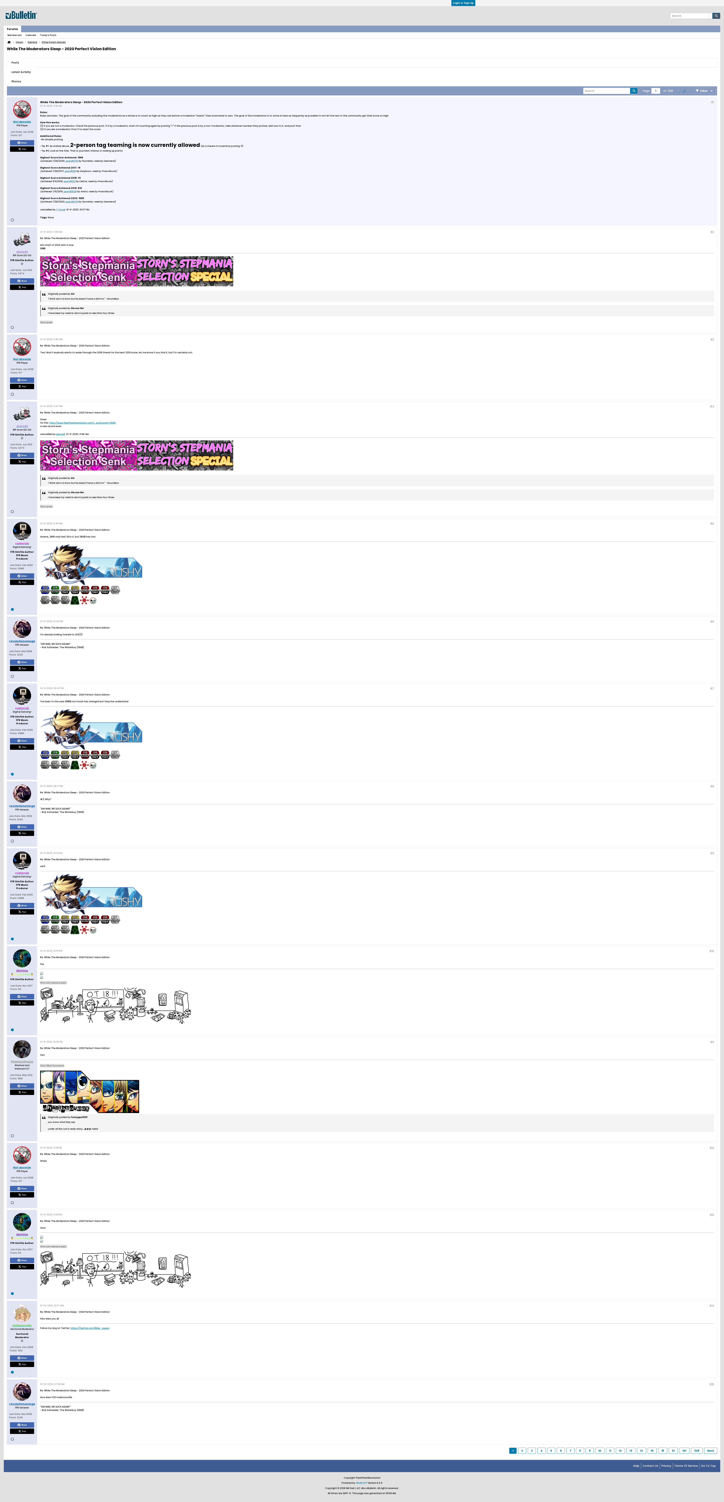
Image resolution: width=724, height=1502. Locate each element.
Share (24, 143)
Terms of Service (686, 1466)
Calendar (30, 35)
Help (636, 1466)
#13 (712, 1214)
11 (610, 1451)
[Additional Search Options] (710, 16)
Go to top (708, 1466)
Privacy (666, 1466)
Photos (16, 81)
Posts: (14, 135)
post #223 (70, 171)
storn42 (60, 434)
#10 (711, 950)
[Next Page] (684, 91)
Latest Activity (21, 72)
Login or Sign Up (463, 3)
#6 (712, 621)
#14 (711, 1305)
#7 (712, 688)
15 (652, 1451)
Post (24, 148)
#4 (712, 406)
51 (673, 1451)
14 (641, 1451)
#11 (712, 1041)
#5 (712, 523)
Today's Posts (48, 35)
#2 (712, 231)
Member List (15, 35)
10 (599, 1451)
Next (710, 1451)
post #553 (69, 181)
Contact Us (650, 1466)
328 (696, 1451)
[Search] (716, 16)
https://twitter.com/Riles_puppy (90, 1328)
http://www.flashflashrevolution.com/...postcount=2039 (82, 422)
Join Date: (16, 131)
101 (684, 1451)
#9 (712, 853)
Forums (12, 29)
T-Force (60, 209)
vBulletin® (361, 1482)
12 (620, 1451)
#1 (712, 102)
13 (631, 1451)
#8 (712, 786)
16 (662, 1451)
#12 (712, 1147)
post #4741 (71, 161)
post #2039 (70, 191)
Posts (15, 62)
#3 (712, 339)
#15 (711, 1384)
